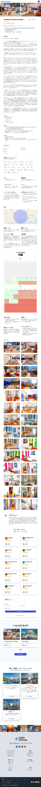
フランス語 (19, 779)
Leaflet (36, 223)
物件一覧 (30, 756)
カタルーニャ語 (9, 779)
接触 (30, 770)
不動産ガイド (10, 770)
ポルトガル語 (5, 780)
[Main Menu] (39, 1)
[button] (39, 10)
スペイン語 (15, 779)
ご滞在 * (6, 603)
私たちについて (30, 769)
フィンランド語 (22, 780)
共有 (30, 19)
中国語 (10, 781)
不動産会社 (30, 752)
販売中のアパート (30, 754)
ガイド (10, 766)
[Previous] (19, 255)
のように (35, 19)
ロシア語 (6, 781)
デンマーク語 (15, 780)
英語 (5, 779)
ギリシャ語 (27, 780)
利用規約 (12, 782)
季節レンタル (10, 761)
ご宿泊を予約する (20, 611)
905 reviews (25, 531)
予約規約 (15, 782)
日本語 (3, 781)
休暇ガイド (11, 769)
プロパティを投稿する (30, 761)
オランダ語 (11, 780)
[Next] (21, 255)
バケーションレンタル (11, 753)
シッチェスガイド (10, 767)
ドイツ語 (23, 779)
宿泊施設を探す (11, 754)
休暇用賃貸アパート (10, 752)
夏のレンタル (10, 763)
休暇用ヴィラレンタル (11, 756)
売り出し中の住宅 (30, 753)
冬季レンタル (10, 762)
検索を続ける (21, 654)
